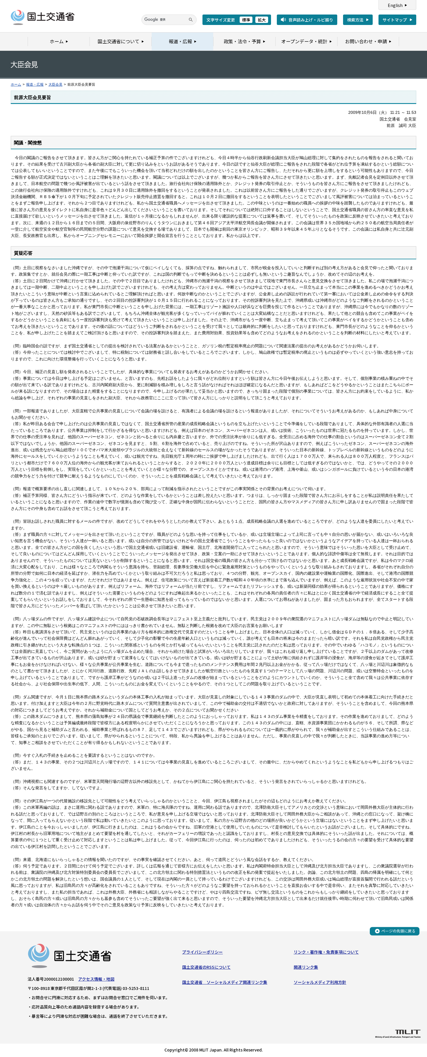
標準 (246, 20)
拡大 (262, 20)
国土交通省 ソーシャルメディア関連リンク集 (224, 982)
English (395, 5)
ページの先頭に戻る (398, 931)
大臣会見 (55, 84)
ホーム (16, 84)
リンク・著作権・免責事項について (326, 952)
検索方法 (355, 20)
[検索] (190, 19)
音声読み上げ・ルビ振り (310, 20)
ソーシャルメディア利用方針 (320, 982)
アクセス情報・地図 (96, 979)
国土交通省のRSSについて (206, 967)
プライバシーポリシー (202, 952)
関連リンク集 (306, 967)
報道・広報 (35, 84)
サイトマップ (395, 20)
